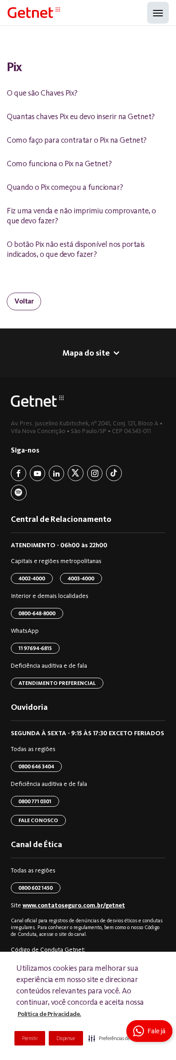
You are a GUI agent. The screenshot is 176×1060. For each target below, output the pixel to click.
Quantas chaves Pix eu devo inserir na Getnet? (81, 116)
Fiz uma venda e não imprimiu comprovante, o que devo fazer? (81, 216)
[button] (117, 1038)
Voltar (23, 301)
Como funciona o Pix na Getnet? (59, 164)
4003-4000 (81, 578)
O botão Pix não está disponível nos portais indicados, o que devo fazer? (76, 249)
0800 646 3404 (36, 766)
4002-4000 (32, 578)
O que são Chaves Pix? (42, 93)
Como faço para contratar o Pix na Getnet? (77, 140)
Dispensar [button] (65, 1038)
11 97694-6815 (35, 648)
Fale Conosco (38, 820)
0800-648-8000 (37, 613)
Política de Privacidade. (49, 1014)
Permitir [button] (29, 1038)
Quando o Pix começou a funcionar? (65, 187)
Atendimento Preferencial (57, 683)
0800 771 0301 (35, 801)
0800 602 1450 (36, 888)
